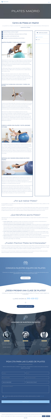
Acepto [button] (44, 416)
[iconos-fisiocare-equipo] (25, 261)
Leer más (25, 417)
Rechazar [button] (48, 416)
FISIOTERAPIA (40, 37)
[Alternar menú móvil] (49, 2)
